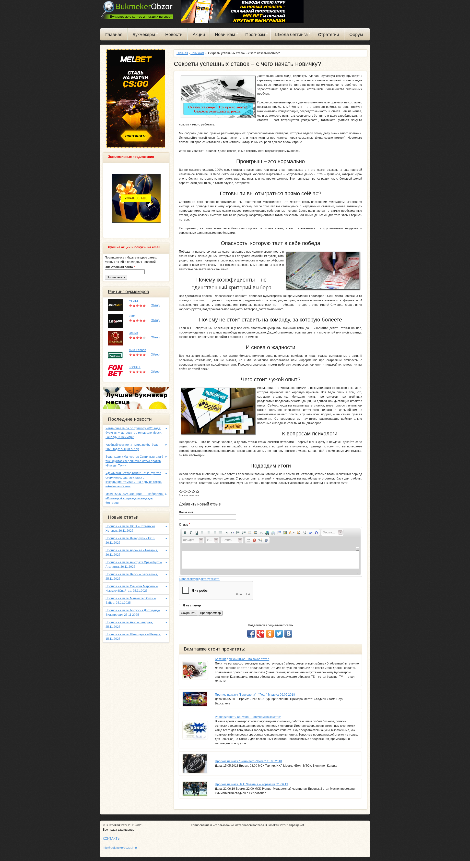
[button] (185, 532)
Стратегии (328, 34)
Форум (356, 34)
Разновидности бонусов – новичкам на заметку (248, 717)
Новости (173, 34)
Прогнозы (252, 35)
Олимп (133, 333)
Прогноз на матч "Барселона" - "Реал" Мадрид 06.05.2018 (255, 694)
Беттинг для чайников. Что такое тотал (242, 659)
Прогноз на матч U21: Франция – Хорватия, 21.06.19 (251, 784)
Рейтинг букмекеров (128, 291)
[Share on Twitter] (279, 634)
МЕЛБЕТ (135, 301)
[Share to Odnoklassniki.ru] (270, 634)
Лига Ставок (137, 350)
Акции (199, 34)
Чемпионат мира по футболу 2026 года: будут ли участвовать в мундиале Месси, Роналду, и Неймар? (134, 433)
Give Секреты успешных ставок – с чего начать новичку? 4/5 (193, 491)
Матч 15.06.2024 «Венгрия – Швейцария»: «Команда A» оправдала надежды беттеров (135, 498)
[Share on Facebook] (251, 634)
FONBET (135, 367)
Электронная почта (120, 267)
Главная (113, 34)
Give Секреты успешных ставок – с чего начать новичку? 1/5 (181, 491)
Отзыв (184, 524)
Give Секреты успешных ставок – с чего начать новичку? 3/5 (189, 491)
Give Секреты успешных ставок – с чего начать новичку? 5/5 (198, 491)
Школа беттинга (289, 35)
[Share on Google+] (260, 634)
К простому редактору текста (199, 579)
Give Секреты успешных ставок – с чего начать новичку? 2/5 (185, 491)
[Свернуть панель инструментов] (357, 549)
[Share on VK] (288, 634)
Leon (132, 316)
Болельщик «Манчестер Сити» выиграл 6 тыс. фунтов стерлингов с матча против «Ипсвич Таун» (134, 461)
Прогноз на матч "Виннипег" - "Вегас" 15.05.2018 (248, 761)
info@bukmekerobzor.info (120, 847)
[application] (270, 552)
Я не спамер (192, 605)
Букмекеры (141, 35)
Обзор (155, 305)
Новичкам (222, 35)
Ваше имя (186, 512)
